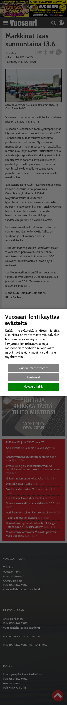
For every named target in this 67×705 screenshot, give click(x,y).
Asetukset (33, 377)
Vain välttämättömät (34, 368)
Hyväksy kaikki (33, 386)
